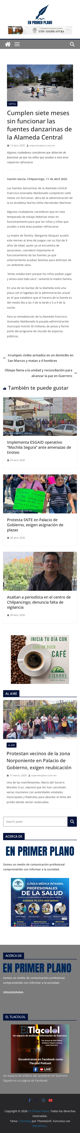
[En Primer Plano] (7, 44)
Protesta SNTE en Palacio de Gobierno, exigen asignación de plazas (35, 525)
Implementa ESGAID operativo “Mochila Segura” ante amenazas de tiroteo (39, 447)
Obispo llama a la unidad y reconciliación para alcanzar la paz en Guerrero (38, 373)
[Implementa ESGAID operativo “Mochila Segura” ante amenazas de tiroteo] (40, 400)
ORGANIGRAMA (13, 992)
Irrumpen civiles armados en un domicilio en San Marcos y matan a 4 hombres (40, 358)
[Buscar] (72, 822)
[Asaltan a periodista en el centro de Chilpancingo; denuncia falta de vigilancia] (40, 554)
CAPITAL (12, 103)
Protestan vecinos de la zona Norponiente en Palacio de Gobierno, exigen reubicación (39, 760)
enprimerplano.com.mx (42, 145)
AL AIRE (11, 745)
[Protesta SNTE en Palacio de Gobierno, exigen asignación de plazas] (40, 477)
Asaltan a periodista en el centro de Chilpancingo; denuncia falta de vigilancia (39, 602)
